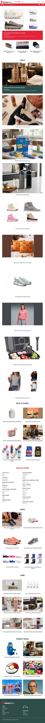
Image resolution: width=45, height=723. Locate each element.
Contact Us (25, 713)
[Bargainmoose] (6, 1)
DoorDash (4, 707)
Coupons (16, 1)
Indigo (3, 711)
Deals (22, 1)
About (24, 712)
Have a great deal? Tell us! (10, 4)
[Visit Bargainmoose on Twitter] (39, 4)
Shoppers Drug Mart (5, 712)
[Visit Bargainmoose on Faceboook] (41, 4)
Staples (3, 710)
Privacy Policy (25, 714)
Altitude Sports (5, 708)
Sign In (39, 1)
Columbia (4, 714)
